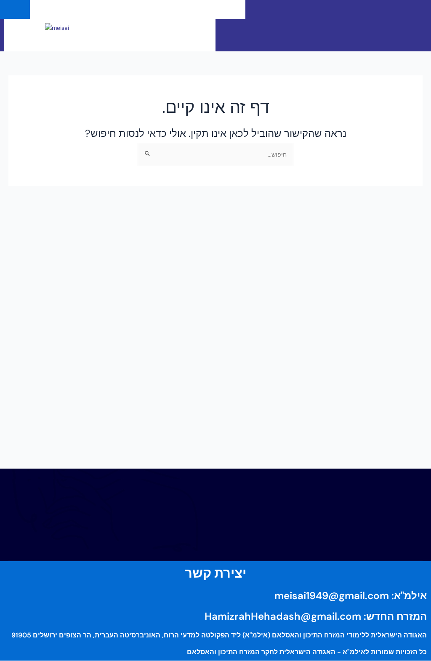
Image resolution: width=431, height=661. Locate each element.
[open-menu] (231, 9)
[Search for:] (215, 154)
